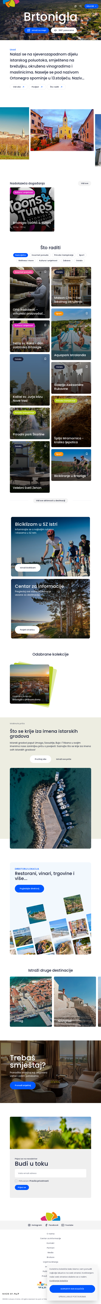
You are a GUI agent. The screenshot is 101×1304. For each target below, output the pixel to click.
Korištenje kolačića (59, 1280)
